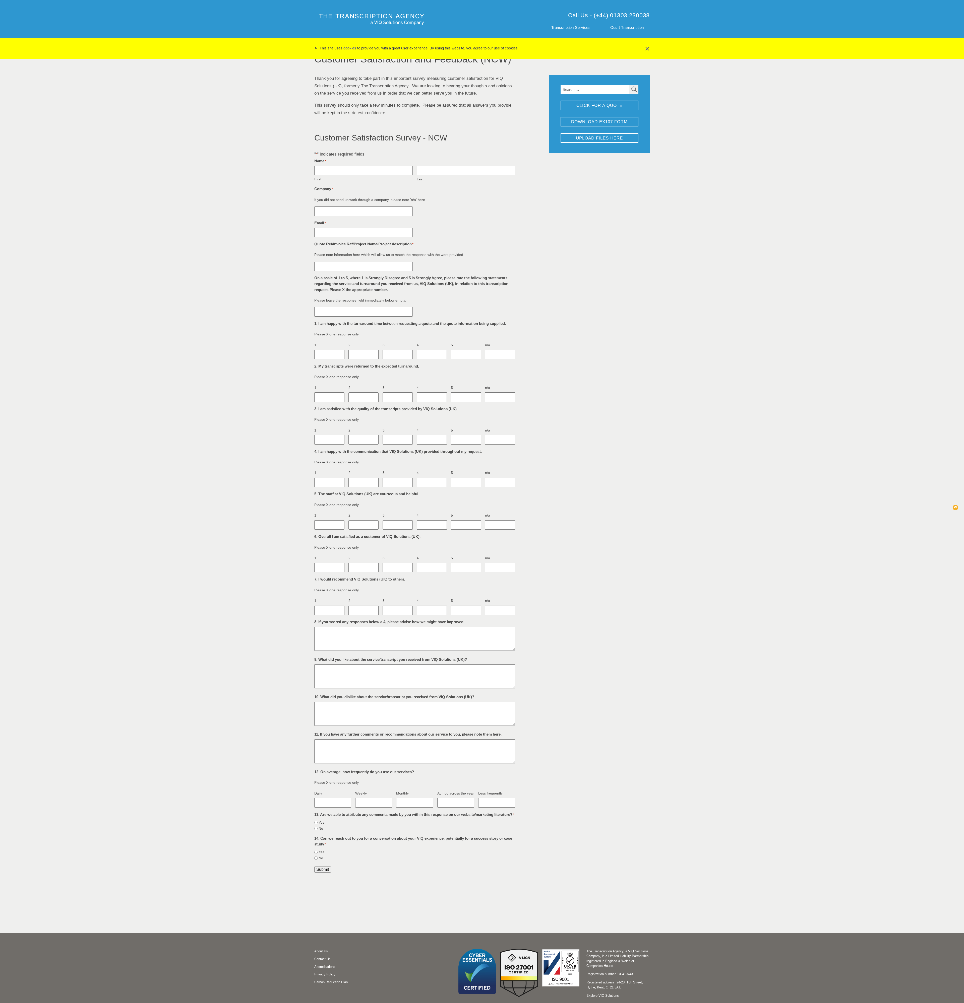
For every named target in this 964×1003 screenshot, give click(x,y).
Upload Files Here (599, 138)
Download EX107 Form (599, 121)
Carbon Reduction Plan (331, 982)
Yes (321, 822)
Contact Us (322, 959)
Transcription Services (571, 27)
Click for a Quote (599, 105)
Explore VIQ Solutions (602, 995)
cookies (349, 48)
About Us (321, 951)
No (321, 828)
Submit (322, 869)
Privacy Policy (324, 974)
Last (420, 179)
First (317, 179)
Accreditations (324, 967)
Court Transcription (627, 27)
